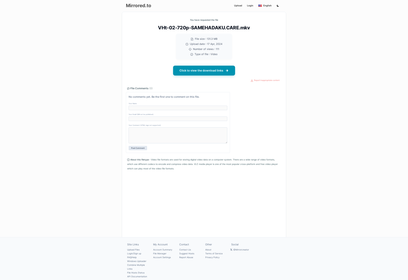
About (208, 249)
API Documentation (137, 276)
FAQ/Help (132, 257)
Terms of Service (214, 253)
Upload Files (133, 249)
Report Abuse (186, 257)
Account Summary (162, 249)
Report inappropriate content (267, 80)
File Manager (159, 253)
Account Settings (162, 257)
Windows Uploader (136, 261)
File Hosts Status (136, 272)
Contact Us (185, 249)
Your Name (133, 103)
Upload (238, 5)
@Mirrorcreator (241, 249)
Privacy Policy (212, 257)
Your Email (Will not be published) (141, 114)
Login (250, 5)
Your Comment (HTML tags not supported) (145, 125)
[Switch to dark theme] (278, 6)
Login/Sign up (134, 253)
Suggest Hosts (186, 253)
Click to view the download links (201, 70)
